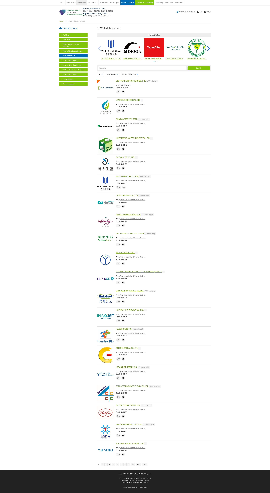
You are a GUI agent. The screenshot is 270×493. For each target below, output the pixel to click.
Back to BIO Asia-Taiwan (187, 12)
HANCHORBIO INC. (124, 329)
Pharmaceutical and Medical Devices (132, 104)
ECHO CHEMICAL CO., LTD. (127, 348)
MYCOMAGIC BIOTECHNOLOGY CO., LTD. (133, 138)
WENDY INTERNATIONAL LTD (128, 214)
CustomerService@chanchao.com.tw (137, 482)
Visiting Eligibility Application (72, 51)
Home (62, 3)
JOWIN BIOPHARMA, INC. (126, 367)
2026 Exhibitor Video (70, 74)
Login (201, 12)
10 (133, 464)
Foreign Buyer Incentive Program (71, 45)
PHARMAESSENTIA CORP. (127, 119)
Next (138, 464)
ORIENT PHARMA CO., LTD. (127, 195)
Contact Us (169, 3)
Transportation (68, 79)
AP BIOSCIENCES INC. (125, 253)
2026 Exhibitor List (69, 56)
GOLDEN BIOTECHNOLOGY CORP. (130, 233)
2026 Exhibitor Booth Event (72, 65)
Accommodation (68, 84)
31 (119, 187)
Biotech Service (125, 85)
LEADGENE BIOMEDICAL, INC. (128, 100)
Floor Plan (66, 40)
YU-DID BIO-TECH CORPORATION (130, 443)
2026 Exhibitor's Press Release (73, 70)
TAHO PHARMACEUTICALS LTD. (129, 424)
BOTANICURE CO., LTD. (125, 157)
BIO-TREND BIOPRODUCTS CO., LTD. (131, 81)
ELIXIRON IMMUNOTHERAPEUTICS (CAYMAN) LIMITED (139, 272)
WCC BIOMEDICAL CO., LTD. (127, 176)
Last (144, 464)
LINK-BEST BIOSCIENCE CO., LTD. (130, 291)
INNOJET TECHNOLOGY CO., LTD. (130, 310)
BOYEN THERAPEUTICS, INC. (128, 405)
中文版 (209, 12)
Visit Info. (66, 35)
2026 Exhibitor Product (70, 60)
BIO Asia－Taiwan (127, 3)
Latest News (71, 3)
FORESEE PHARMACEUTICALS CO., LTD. (132, 386)
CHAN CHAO (143, 487)
